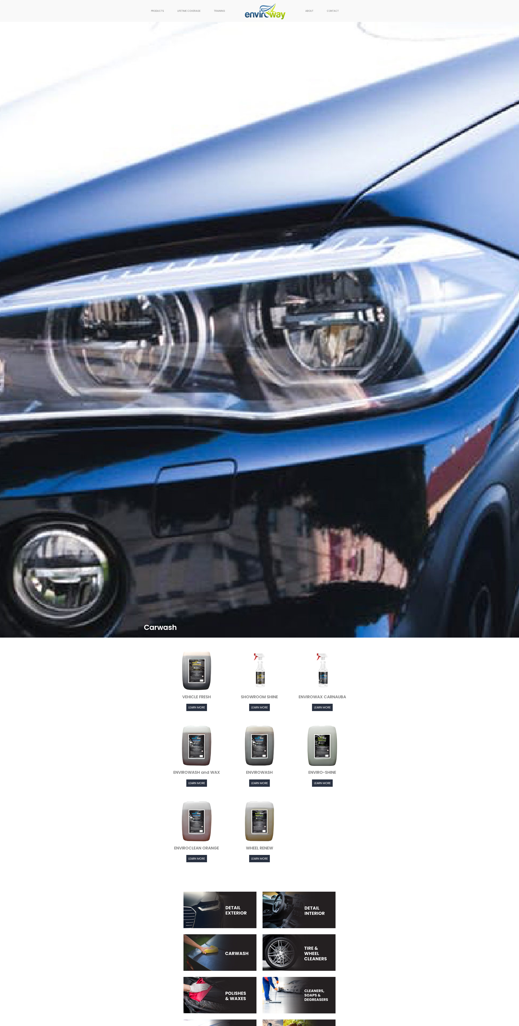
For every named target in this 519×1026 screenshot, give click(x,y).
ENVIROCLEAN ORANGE (196, 848)
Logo (251, 11)
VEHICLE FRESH (196, 697)
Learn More (196, 707)
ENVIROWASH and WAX (196, 772)
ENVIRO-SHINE (322, 772)
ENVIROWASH (259, 772)
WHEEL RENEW (259, 848)
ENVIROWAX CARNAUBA (322, 697)
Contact (333, 11)
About (309, 11)
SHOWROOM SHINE (259, 697)
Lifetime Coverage (189, 11)
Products (157, 11)
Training (219, 11)
